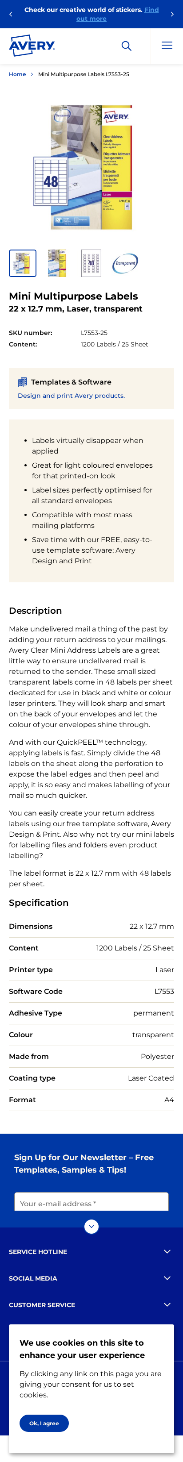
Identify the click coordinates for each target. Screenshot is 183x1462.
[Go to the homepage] (32, 47)
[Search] (126, 46)
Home (17, 74)
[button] (22, 263)
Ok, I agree (44, 1423)
